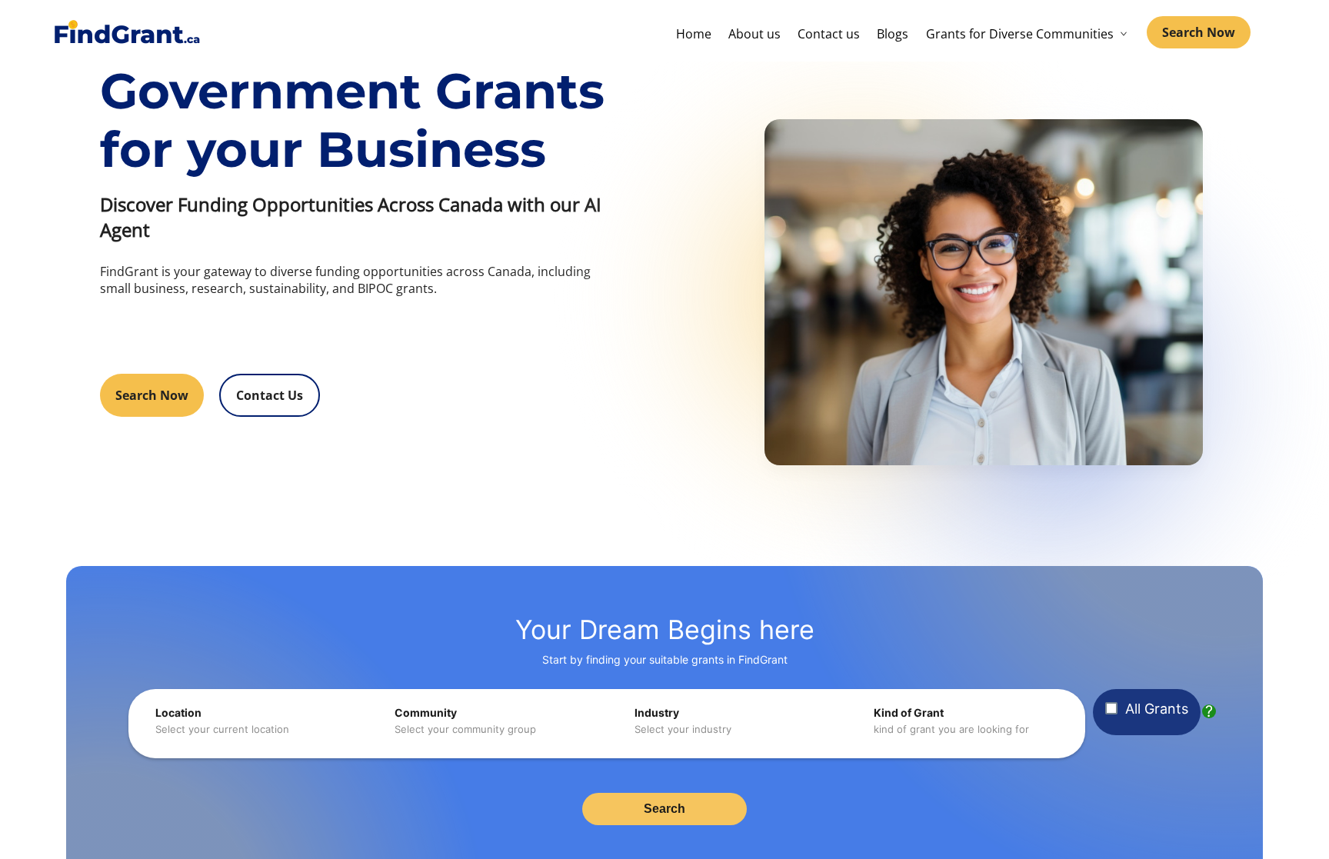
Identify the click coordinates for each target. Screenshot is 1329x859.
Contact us (829, 33)
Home (693, 33)
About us (754, 33)
